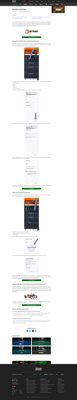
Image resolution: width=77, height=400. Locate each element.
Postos (49, 1)
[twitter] (33, 331)
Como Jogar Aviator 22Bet (61, 388)
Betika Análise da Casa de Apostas (30, 392)
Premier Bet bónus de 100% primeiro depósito (46, 388)
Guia (45, 1)
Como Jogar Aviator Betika (61, 392)
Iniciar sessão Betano (31, 280)
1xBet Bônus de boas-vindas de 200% (45, 380)
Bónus (42, 1)
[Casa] (12, 6)
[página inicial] (14, 1)
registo (41, 362)
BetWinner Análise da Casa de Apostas (31, 380)
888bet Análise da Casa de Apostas (30, 388)
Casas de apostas (30, 1)
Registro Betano (31, 188)
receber (62, 11)
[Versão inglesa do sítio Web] (14, 386)
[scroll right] (12, 4)
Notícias (53, 1)
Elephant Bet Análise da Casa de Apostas (31, 384)
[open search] (63, 1)
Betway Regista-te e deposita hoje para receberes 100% (47, 384)
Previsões (58, 1)
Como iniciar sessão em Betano (17, 18)
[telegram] (30, 331)
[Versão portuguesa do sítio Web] (12, 386)
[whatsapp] (36, 331)
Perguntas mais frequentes (36, 18)
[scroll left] (64, 4)
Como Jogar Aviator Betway (61, 384)
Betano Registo (19, 6)
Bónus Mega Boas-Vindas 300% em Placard (45, 392)
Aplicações (37, 1)
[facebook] (27, 331)
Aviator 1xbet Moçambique (61, 380)
